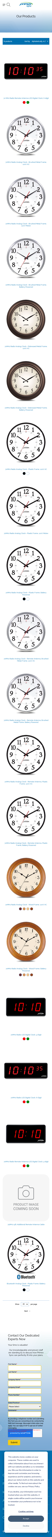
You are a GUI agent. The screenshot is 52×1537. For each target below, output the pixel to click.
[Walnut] (31, 908)
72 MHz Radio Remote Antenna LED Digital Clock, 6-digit (26, 98)
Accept (26, 1518)
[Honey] (24, 908)
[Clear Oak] (27, 908)
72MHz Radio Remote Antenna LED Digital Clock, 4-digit (26, 1162)
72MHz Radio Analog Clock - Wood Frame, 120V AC (26, 905)
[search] (8, 5)
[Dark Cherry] (20, 908)
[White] (27, 473)
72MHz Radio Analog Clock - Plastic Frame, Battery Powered (26, 594)
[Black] (24, 473)
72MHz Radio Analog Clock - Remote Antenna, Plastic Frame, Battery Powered (26, 844)
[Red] (24, 102)
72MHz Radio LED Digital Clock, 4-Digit (26, 1035)
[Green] (27, 102)
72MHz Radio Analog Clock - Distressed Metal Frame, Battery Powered (26, 409)
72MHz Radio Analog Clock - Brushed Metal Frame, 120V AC (26, 163)
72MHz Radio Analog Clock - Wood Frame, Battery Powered (26, 970)
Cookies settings (26, 1511)
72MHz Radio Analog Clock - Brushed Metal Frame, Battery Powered (26, 286)
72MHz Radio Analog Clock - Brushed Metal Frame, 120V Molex (26, 225)
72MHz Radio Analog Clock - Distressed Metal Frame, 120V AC (26, 347)
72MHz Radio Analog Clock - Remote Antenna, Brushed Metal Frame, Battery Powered (26, 721)
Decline (26, 1526)
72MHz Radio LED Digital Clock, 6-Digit (26, 1098)
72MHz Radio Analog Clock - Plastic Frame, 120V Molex (26, 533)
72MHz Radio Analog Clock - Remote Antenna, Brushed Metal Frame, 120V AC (26, 660)
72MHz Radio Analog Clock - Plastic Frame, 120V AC (26, 469)
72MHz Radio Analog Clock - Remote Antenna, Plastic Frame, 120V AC (26, 783)
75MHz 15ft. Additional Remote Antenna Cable (26, 1224)
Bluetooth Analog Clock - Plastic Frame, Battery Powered (26, 1285)
